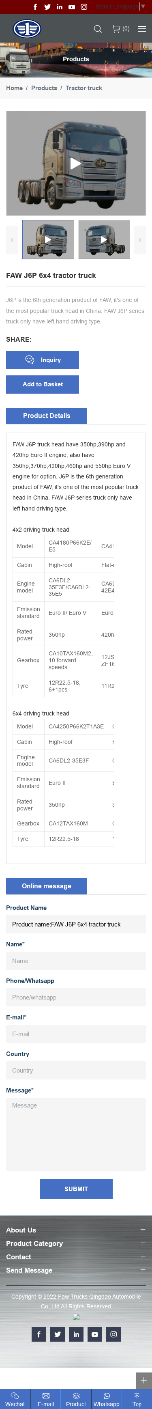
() (125, 28)
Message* (20, 1091)
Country (17, 1054)
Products (44, 88)
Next (140, 240)
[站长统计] (76, 1316)
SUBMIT (76, 1189)
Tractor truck (84, 88)
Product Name (26, 908)
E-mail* (16, 1018)
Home (14, 88)
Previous (12, 240)
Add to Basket (43, 384)
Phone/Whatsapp (30, 981)
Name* (15, 944)
